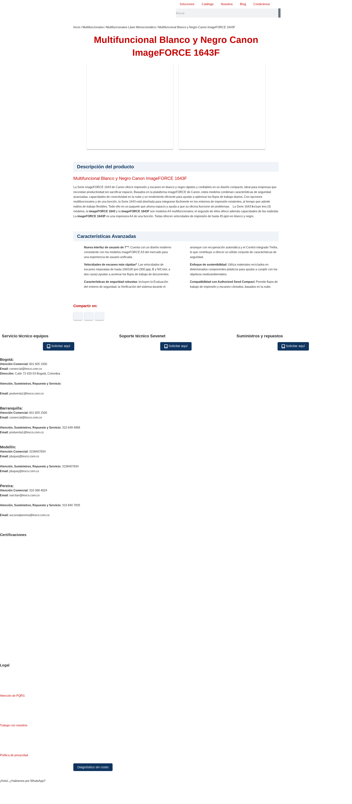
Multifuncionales (93, 27)
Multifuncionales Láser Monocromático (131, 27)
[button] (77, 316)
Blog (243, 4)
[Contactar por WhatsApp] (4, 793)
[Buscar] (279, 13)
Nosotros (227, 4)
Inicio (76, 27)
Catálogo (208, 4)
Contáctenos (261, 4)
